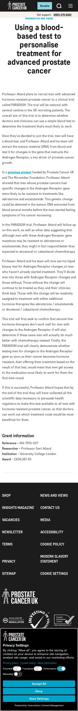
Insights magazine (18, 507)
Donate (44, 6)
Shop (6, 495)
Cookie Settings (54, 573)
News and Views (54, 495)
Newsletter (12, 532)
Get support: (44, 14)
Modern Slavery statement (54, 559)
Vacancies (11, 519)
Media (45, 519)
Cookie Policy (52, 544)
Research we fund (39, 18)
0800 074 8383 (62, 14)
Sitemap (9, 573)
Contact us (49, 507)
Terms (7, 544)
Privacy (8, 561)
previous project (19, 172)
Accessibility (51, 532)
